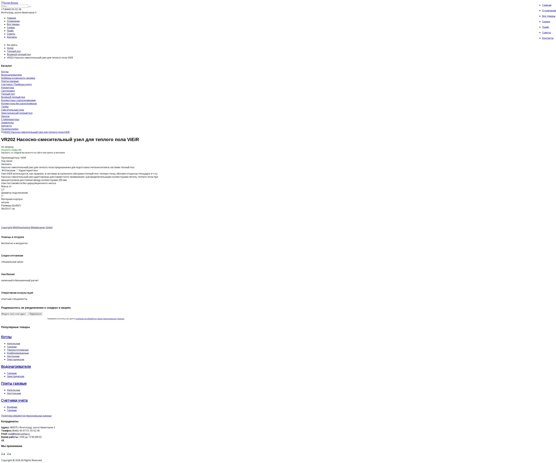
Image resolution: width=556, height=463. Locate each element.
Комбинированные (18, 353)
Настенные (13, 356)
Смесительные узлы (12, 109)
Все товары (548, 16)
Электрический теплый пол (16, 113)
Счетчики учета (14, 400)
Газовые (12, 346)
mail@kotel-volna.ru (19, 433)
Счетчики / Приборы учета (16, 84)
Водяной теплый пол (19, 54)
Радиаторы (7, 87)
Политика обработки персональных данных (26, 415)
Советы (546, 32)
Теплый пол (14, 51)
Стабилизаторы (10, 119)
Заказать (6, 164)
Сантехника (8, 90)
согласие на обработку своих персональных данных (100, 318)
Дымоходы (7, 122)
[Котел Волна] (9, 2)
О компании (549, 10)
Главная (546, 5)
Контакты (547, 38)
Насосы (5, 116)
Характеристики (28, 170)
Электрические (15, 359)
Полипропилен (9, 129)
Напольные (13, 343)
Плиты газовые (10, 81)
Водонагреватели (11, 74)
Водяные (12, 407)
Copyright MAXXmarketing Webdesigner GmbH (27, 227)
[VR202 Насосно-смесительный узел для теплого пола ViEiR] (35, 132)
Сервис (546, 21)
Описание (9, 170)
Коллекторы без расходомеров (19, 103)
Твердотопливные (18, 349)
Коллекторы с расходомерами (18, 100)
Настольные (14, 393)
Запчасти (6, 125)
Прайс (545, 27)
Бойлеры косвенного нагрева (18, 78)
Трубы (4, 106)
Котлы (4, 71)
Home (10, 48)
